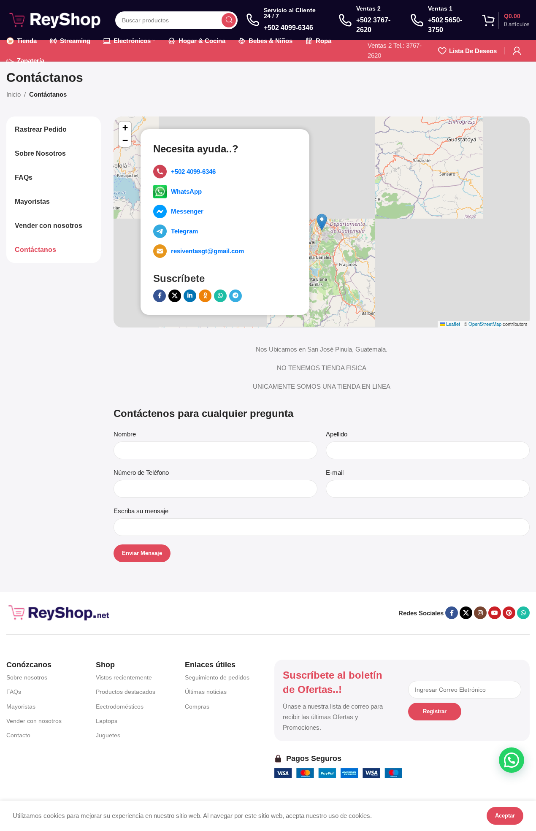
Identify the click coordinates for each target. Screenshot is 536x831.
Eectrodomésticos (119, 706)
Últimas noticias (206, 691)
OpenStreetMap (484, 323)
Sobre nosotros (26, 677)
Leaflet (452, 323)
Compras (197, 706)
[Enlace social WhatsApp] (220, 296)
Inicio (13, 94)
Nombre (125, 434)
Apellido (336, 434)
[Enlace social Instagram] (480, 612)
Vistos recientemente (124, 677)
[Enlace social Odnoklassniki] (205, 296)
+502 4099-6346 (193, 171)
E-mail (335, 472)
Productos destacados (125, 691)
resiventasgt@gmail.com (207, 250)
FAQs (13, 691)
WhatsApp (186, 191)
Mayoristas (20, 706)
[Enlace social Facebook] (159, 296)
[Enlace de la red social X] (174, 296)
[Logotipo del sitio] (56, 19)
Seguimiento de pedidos (217, 677)
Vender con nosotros (34, 720)
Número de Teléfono (141, 472)
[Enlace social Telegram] (235, 296)
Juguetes (108, 735)
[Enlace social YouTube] (494, 612)
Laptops (106, 720)
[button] (322, 222)
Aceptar (505, 815)
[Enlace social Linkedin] (190, 296)
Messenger (187, 211)
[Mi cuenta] (517, 50)
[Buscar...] (229, 20)
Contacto (18, 735)
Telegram (184, 231)
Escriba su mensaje (141, 510)
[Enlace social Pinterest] (509, 612)
